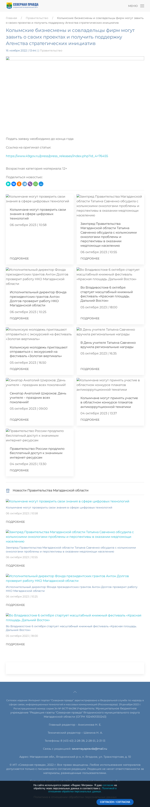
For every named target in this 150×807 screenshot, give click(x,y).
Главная (11, 18)
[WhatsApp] (35, 184)
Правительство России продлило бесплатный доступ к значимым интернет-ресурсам (37, 453)
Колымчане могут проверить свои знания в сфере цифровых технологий (38, 214)
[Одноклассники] (19, 184)
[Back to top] (75, 692)
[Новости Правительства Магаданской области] (8, 490)
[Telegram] (24, 184)
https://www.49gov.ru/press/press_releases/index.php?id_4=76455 (57, 156)
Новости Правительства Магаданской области (50, 490)
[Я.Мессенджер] (8, 184)
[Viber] (30, 184)
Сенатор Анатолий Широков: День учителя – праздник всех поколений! (38, 397)
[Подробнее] (67, 501)
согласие (108, 785)
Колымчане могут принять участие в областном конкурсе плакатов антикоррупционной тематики (109, 402)
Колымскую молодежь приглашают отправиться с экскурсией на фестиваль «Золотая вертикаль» (39, 351)
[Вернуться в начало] (22, 6)
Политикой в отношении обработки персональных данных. (82, 790)
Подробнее (19, 258)
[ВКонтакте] (13, 184)
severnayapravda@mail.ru (89, 748)
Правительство (37, 18)
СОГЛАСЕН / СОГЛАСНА (115, 802)
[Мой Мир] (41, 184)
